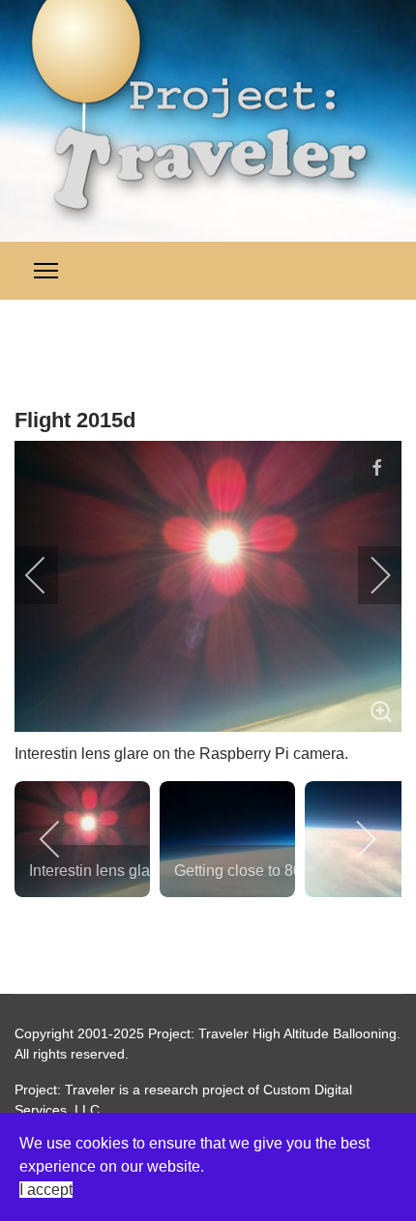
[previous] (48, 575)
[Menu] (46, 271)
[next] (367, 575)
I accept (46, 1189)
